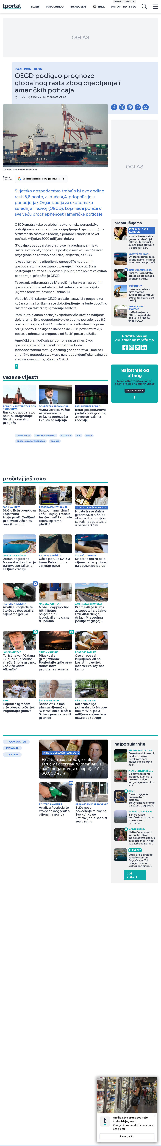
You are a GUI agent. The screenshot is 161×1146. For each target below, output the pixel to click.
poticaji (66, 436)
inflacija (12, 748)
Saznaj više (127, 1136)
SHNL (101, 6)
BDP (78, 436)
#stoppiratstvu (123, 6)
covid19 (55, 441)
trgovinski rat (16, 741)
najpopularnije (129, 744)
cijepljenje (23, 436)
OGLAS (80, 38)
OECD (89, 436)
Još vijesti (132, 875)
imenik (118, 2)
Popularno (55, 6)
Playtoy (130, 2)
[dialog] (127, 1109)
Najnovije (78, 6)
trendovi (12, 754)
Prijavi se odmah (134, 391)
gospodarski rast (46, 436)
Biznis (35, 6)
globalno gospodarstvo (31, 441)
